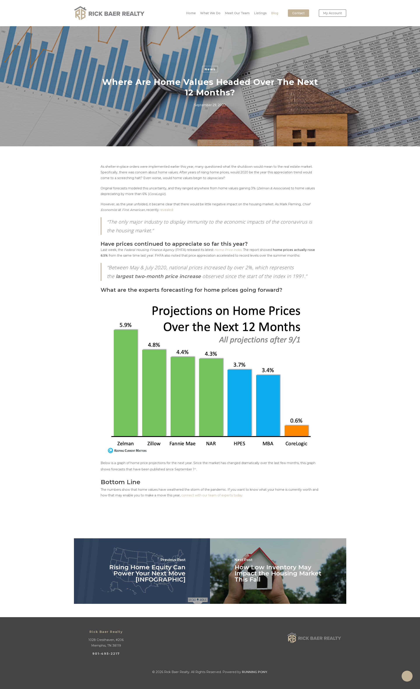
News (210, 69)
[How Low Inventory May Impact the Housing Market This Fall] (278, 571)
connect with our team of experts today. (212, 495)
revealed (166, 210)
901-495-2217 (106, 654)
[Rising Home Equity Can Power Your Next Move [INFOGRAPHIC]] (142, 571)
